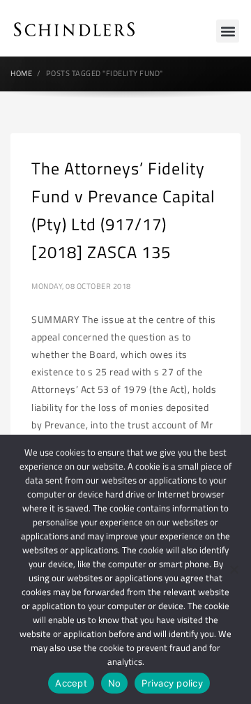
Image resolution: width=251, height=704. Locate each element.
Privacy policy (172, 683)
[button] (227, 31)
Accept (71, 683)
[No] (234, 569)
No (114, 683)
